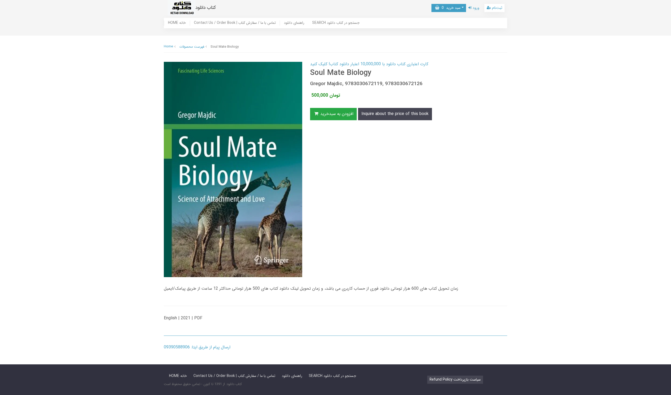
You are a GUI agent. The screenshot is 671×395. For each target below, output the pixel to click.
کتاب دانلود (206, 7)
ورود (475, 8)
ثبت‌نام (496, 8)
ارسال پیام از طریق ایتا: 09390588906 (197, 347)
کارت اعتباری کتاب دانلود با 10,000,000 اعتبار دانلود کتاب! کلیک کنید (369, 64)
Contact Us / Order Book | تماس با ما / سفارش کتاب (235, 23)
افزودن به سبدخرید (336, 114)
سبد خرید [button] (450, 8)
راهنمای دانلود (294, 23)
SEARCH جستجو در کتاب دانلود (336, 23)
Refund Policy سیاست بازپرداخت (455, 379)
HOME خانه (177, 23)
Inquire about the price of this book (395, 114)
